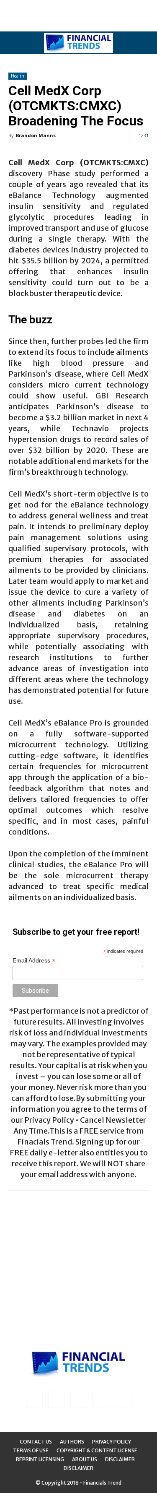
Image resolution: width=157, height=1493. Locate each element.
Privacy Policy (111, 1441)
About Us (84, 1459)
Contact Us (36, 1441)
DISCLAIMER (78, 1468)
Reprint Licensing (40, 1459)
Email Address (34, 961)
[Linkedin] (56, 1399)
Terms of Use (31, 1450)
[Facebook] (34, 1399)
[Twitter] (101, 1399)
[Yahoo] (123, 1399)
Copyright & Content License (97, 1450)
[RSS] (78, 1399)
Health (17, 76)
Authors (72, 1441)
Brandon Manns (36, 135)
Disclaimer (120, 1459)
